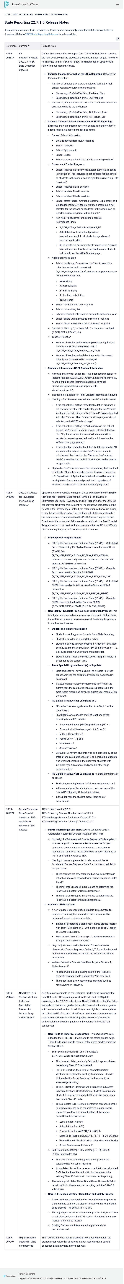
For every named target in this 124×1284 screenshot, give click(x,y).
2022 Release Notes (59, 14)
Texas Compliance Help (22, 14)
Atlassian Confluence (97, 1278)
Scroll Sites (81, 1278)
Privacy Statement (27, 1274)
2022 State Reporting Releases (41, 34)
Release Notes (41, 14)
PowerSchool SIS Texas (25, 4)
